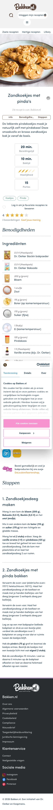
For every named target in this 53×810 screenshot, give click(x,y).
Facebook (12, 779)
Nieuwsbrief (8, 728)
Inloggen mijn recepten (31, 15)
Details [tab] (27, 373)
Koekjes (10, 198)
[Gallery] (26, 61)
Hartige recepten (31, 32)
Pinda (23, 198)
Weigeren (26, 442)
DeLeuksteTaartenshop (27, 473)
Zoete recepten (10, 32)
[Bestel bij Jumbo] (17, 453)
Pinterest (11, 784)
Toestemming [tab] (10, 373)
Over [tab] (43, 373)
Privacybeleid (9, 713)
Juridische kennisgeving (14, 737)
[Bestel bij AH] (6, 453)
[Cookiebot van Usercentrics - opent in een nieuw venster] (37, 365)
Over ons (7, 704)
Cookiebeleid (9, 718)
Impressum (8, 742)
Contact (6, 756)
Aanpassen (25, 433)
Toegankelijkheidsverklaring (17, 732)
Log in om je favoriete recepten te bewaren (29, 207)
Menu (27, 22)
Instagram (12, 775)
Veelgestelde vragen (13, 760)
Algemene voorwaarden (15, 709)
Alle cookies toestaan (27, 423)
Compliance (8, 723)
